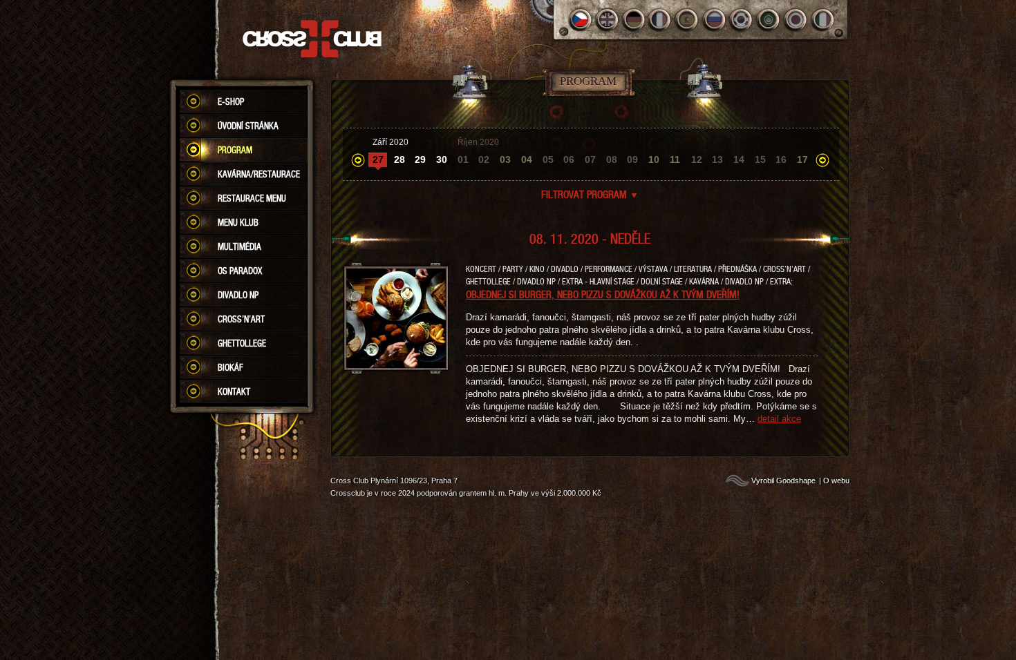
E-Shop (231, 101)
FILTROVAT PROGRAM (590, 194)
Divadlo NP (238, 294)
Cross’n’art (241, 318)
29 (420, 159)
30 (441, 159)
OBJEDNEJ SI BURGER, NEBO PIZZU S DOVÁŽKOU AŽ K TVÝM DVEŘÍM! (603, 294)
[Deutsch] (634, 19)
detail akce (779, 419)
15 (760, 159)
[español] (688, 19)
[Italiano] (822, 19)
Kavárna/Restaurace (259, 173)
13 (717, 159)
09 (632, 159)
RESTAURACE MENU (252, 198)
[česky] (580, 19)
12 (696, 159)
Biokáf (230, 367)
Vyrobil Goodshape (783, 480)
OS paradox (240, 270)
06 (568, 159)
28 (399, 159)
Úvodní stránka (248, 125)
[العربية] (768, 19)
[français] (661, 19)
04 (526, 159)
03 (505, 159)
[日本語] (795, 19)
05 (548, 159)
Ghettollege (242, 343)
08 (611, 159)
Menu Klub (238, 222)
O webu (836, 480)
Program (235, 149)
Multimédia (239, 246)
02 (483, 159)
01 (463, 159)
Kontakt (234, 391)
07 (590, 159)
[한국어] (741, 19)
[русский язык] (715, 19)
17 (802, 159)
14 (738, 159)
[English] (607, 19)
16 (781, 159)
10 (653, 159)
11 (675, 159)
